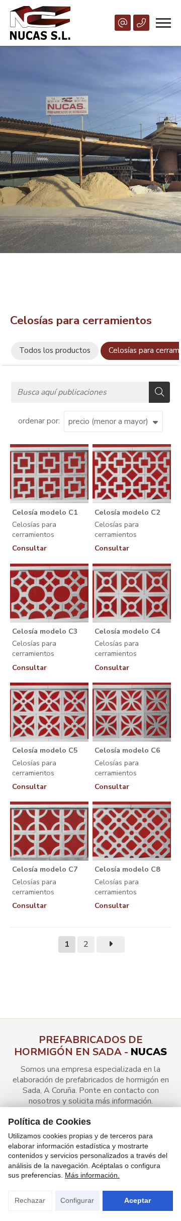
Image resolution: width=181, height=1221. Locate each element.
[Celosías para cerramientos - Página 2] (111, 944)
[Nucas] (40, 23)
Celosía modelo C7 (45, 869)
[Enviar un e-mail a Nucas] (123, 23)
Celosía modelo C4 (127, 631)
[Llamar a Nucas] (141, 23)
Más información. (92, 1175)
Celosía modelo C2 (127, 512)
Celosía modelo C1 (45, 512)
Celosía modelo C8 (127, 869)
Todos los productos (54, 350)
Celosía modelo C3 (45, 631)
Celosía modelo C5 (45, 750)
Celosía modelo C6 (127, 750)
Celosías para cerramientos (34, 529)
